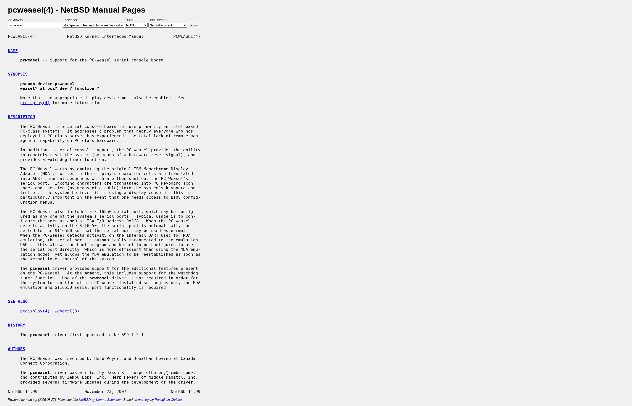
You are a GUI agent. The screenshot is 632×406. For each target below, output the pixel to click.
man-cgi (143, 400)
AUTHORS (16, 349)
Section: (72, 20)
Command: (17, 20)
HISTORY (16, 325)
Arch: (133, 20)
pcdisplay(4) (35, 102)
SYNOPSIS (18, 74)
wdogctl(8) (67, 311)
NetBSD (85, 400)
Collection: (159, 20)
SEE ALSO (18, 301)
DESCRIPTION (21, 117)
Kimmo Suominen (108, 400)
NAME (13, 50)
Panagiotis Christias (169, 400)
